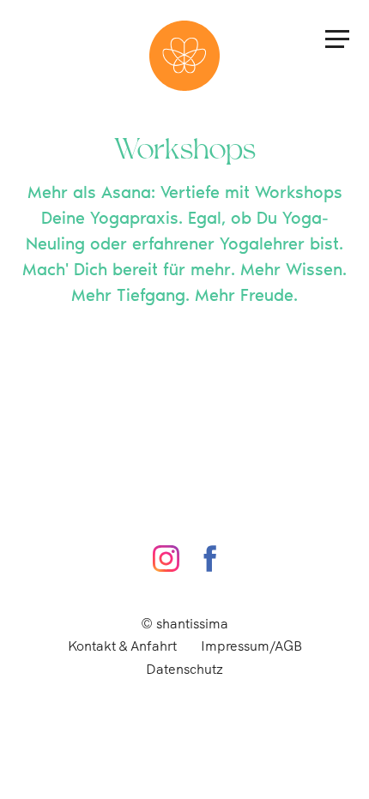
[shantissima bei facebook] (209, 558)
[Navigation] (337, 39)
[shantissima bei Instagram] (166, 558)
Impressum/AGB (251, 646)
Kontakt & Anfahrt (122, 646)
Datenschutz (184, 669)
